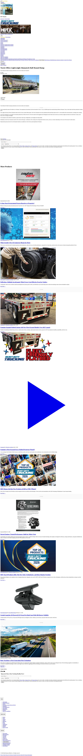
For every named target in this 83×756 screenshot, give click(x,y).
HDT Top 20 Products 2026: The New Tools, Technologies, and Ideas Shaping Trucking (25, 574)
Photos (1, 58)
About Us (20, 60)
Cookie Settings (41, 60)
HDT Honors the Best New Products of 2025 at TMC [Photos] (18, 489)
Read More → (3, 207)
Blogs (15, 58)
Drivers (1, 42)
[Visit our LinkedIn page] (2, 671)
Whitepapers (21, 58)
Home (1, 65)
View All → (2, 666)
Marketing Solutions (56, 60)
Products (2, 54)
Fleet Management (3, 48)
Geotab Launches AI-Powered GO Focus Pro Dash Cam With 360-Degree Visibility (24, 615)
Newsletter (13, 60)
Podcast (28, 58)
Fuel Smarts (2, 50)
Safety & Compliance (4, 56)
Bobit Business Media (49, 60)
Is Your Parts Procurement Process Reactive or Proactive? (17, 203)
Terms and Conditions (35, 60)
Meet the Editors (8, 60)
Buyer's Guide (32, 58)
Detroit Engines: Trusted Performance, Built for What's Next (18, 534)
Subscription (2, 60)
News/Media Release (12, 612)
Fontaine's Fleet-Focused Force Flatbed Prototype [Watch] (17, 449)
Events (17, 58)
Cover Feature (3, 37)
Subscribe (2, 18)
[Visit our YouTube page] (4, 671)
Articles (9, 37)
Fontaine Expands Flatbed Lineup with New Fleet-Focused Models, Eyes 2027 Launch (25, 327)
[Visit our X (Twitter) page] (3, 671)
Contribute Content (63, 60)
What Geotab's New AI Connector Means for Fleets (15, 242)
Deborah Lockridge (9, 279)
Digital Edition (7, 18)
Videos (9, 58)
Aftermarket (2, 38)
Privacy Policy (28, 60)
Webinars (25, 58)
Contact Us (24, 60)
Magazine (12, 58)
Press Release (69, 60)
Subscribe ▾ (3, 3)
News (7, 37)
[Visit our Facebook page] (1, 671)
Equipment (2, 46)
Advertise (16, 60)
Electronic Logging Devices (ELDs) (6, 44)
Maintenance (2, 52)
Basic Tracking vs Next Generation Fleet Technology (15, 660)
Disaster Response (3, 40)
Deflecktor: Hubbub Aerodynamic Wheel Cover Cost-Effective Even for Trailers (23, 282)
